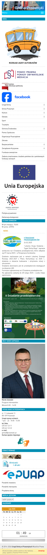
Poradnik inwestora (9, 483)
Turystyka (5, 125)
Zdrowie (5, 140)
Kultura (4, 113)
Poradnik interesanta (9, 487)
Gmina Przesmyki (8, 109)
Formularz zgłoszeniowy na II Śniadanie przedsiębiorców (22, 270)
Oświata (4, 117)
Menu (4, 12)
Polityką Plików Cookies (20, 552)
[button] (44, 105)
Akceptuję (41, 551)
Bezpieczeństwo (7, 144)
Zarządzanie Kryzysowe (10, 148)
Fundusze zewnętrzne (9, 152)
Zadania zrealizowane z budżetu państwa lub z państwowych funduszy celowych (23, 157)
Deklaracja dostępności (10, 217)
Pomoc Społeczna (8, 133)
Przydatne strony (8, 491)
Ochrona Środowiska (9, 129)
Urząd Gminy (6, 105)
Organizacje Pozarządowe (11, 137)
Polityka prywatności (9, 213)
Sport (4, 121)
